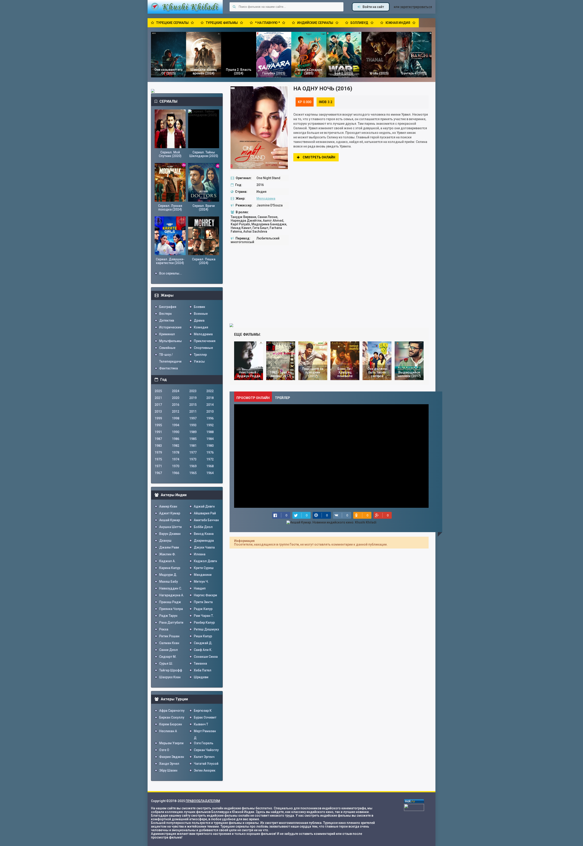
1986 (175, 439)
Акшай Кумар (169, 520)
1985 (193, 439)
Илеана (199, 554)
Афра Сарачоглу (171, 710)
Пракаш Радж (170, 602)
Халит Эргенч (204, 757)
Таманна (200, 663)
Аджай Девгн (204, 506)
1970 (175, 466)
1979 (158, 452)
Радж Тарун (168, 615)
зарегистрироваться (416, 7)
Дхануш (165, 540)
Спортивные (203, 348)
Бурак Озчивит (205, 717)
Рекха (163, 629)
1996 (210, 418)
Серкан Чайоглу (206, 750)
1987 (158, 439)
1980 (210, 445)
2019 (193, 398)
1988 (210, 432)
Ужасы (199, 361)
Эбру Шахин (168, 770)
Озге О (164, 750)
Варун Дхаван (170, 534)
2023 (193, 391)
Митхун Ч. (201, 581)
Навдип (200, 588)
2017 (158, 404)
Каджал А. (167, 561)
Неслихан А (168, 731)
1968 (210, 466)
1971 (158, 466)
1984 (210, 439)
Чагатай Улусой (206, 763)
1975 (158, 459)
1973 (193, 459)
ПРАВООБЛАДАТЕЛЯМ (203, 801)
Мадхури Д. (168, 575)
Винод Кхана (204, 534)
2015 (193, 404)
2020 (175, 398)
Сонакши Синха (206, 656)
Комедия (201, 327)
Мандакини (203, 575)
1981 (193, 445)
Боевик (199, 307)
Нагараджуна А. (171, 595)
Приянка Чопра (171, 609)
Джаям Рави (169, 547)
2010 (210, 411)
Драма (199, 320)
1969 (193, 466)
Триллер (200, 354)
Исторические (170, 327)
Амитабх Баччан (206, 520)
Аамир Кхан (168, 506)
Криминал (167, 334)
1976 (210, 452)
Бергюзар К (203, 710)
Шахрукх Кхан (170, 677)
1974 (175, 459)
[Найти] (234, 6)
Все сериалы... (170, 273)
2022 (210, 391)
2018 (210, 398)
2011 (193, 411)
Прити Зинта (203, 602)
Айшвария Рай (205, 513)
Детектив (166, 320)
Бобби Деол (203, 527)
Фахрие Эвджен (171, 757)
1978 (175, 452)
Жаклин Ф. (167, 554)
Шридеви (201, 677)
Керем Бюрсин (170, 724)
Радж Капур (203, 609)
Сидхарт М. (167, 656)
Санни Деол (168, 650)
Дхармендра (204, 540)
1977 (193, 452)
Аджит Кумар (169, 513)
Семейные (167, 348)
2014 (210, 404)
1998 (175, 418)
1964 (210, 473)
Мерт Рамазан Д (205, 731)
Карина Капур (169, 568)
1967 (158, 473)
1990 (175, 432)
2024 (175, 391)
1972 (210, 459)
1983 (158, 445)
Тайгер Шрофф (170, 670)
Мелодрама (265, 198)
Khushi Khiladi (185, 7)
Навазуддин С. (170, 588)
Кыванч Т (201, 724)
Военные (201, 313)
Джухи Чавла (204, 547)
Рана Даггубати (171, 622)
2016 (175, 404)
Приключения (204, 341)
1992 (210, 425)
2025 (158, 391)
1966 (175, 473)
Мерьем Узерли (171, 743)
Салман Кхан (169, 643)
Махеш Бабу (168, 581)
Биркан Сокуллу (171, 717)
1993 (193, 425)
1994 (175, 425)
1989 (193, 432)
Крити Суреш (204, 568)
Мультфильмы (170, 341)
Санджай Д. (203, 643)
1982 (175, 445)
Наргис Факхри (205, 595)
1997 (193, 418)
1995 (158, 425)
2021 (158, 398)
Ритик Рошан (169, 636)
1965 (193, 473)
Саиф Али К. (203, 650)
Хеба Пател (202, 670)
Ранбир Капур (204, 622)
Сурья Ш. (166, 663)
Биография (167, 307)
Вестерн (165, 313)
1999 (158, 418)
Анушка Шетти (170, 527)
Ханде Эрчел (169, 763)
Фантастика (168, 368)
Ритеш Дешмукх (206, 629)
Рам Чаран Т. (204, 615)
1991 (158, 432)
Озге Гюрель (203, 743)
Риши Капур (203, 636)
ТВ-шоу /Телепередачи (170, 355)
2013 (158, 411)
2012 (175, 411)
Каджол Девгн (205, 561)
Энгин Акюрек (204, 770)
